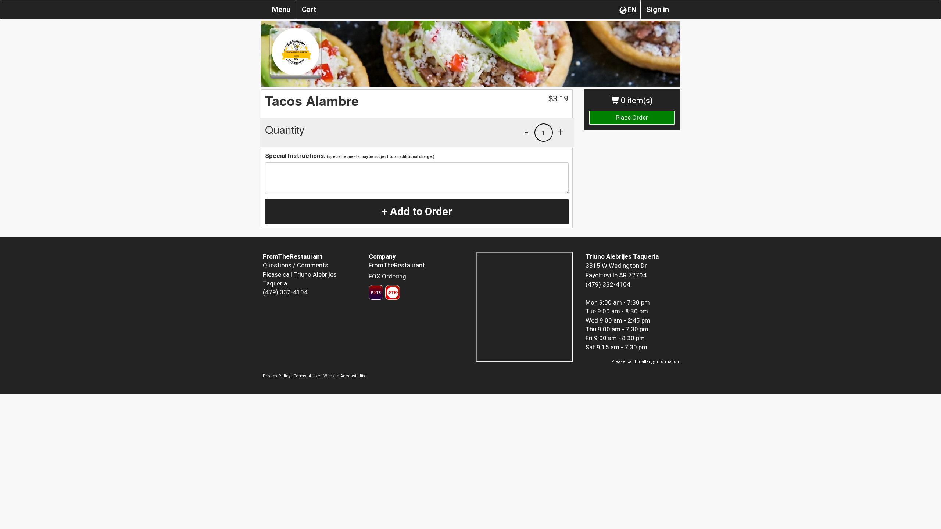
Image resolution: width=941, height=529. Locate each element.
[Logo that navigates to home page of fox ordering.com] (391, 292)
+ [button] (560, 131)
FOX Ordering (387, 276)
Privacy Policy (276, 376)
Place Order (632, 117)
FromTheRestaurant (397, 265)
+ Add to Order (417, 211)
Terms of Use (307, 376)
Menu (281, 9)
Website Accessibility (344, 376)
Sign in (657, 9)
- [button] (527, 131)
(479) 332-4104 (285, 292)
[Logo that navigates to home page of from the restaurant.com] (376, 292)
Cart (309, 9)
